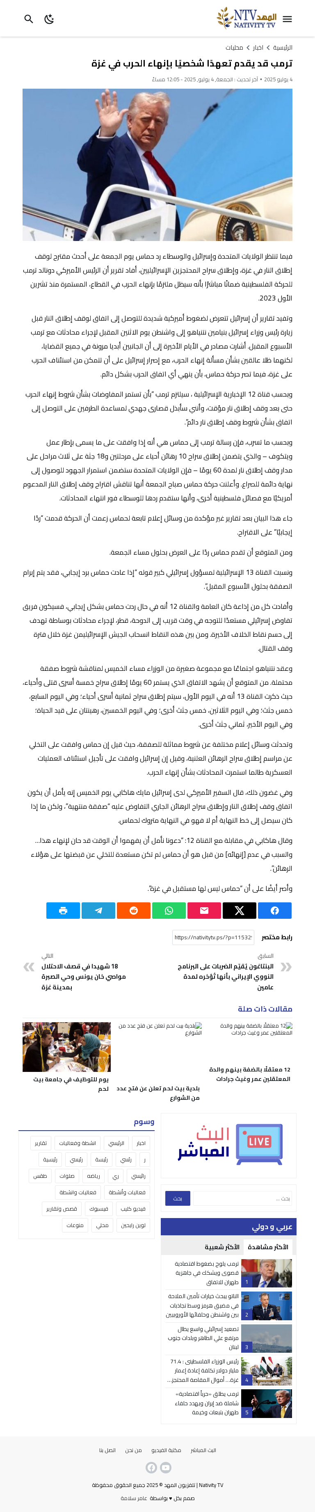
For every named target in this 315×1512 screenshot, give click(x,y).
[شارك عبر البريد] (204, 910)
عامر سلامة (134, 1498)
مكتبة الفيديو (166, 1450)
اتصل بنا (107, 1450)
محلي (102, 1225)
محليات (234, 47)
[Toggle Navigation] (289, 18)
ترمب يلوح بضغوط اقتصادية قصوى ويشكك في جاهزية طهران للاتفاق (207, 1272)
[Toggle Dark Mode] (49, 18)
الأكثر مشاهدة (268, 1247)
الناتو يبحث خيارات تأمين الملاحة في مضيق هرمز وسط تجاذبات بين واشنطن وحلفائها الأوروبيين (202, 1305)
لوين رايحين (133, 1225)
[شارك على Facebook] (275, 910)
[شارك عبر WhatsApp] (169, 910)
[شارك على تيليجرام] (98, 910)
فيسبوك (98, 1209)
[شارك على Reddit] (133, 910)
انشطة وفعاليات (77, 1143)
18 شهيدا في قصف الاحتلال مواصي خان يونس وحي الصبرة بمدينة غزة (83, 972)
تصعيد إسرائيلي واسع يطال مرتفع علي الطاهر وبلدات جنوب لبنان (203, 1338)
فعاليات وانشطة (77, 1192)
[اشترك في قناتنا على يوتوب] (164, 1467)
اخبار (141, 1143)
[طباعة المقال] (63, 910)
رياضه (93, 1176)
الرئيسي (116, 1143)
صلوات (67, 1176)
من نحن (133, 1450)
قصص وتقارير (61, 1209)
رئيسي (76, 1159)
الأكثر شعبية (222, 1247)
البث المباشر (203, 1450)
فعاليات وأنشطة (127, 1192)
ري (115, 1176)
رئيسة (101, 1159)
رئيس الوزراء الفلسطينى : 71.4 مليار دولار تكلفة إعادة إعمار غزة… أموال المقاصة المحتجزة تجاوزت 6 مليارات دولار (203, 1375)
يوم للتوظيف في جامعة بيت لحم (71, 1084)
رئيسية (50, 1159)
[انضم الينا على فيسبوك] (150, 1467)
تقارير (41, 1143)
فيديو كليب (133, 1209)
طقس (40, 1176)
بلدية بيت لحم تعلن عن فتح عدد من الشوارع (158, 1093)
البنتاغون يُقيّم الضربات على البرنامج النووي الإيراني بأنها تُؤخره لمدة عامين (226, 972)
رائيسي (138, 1176)
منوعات (75, 1225)
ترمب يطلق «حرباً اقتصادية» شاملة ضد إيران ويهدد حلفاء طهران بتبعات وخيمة (207, 1403)
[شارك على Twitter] (239, 910)
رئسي (126, 1159)
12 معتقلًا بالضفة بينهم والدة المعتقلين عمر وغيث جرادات (249, 1074)
